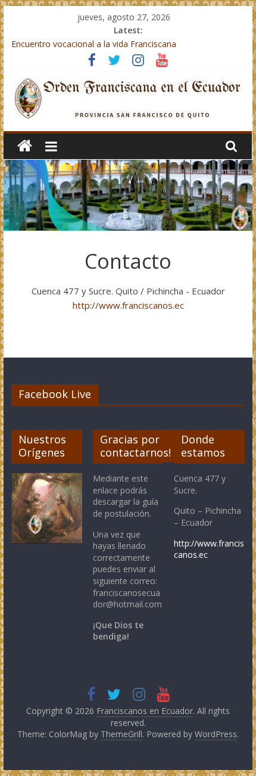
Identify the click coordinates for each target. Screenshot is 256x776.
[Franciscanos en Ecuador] (24, 146)
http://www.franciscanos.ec (128, 305)
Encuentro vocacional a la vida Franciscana (93, 43)
